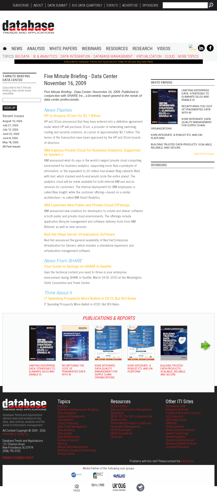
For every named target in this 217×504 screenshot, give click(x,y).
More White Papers (204, 153)
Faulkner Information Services (183, 413)
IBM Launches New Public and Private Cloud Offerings (87, 205)
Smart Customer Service (180, 430)
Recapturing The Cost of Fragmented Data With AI (197, 109)
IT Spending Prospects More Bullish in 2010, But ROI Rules (90, 298)
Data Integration (75, 56)
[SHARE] (98, 486)
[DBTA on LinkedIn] (201, 50)
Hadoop (62, 443)
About (38, 5)
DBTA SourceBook (121, 433)
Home (5, 48)
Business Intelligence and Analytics (78, 409)
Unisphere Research (177, 447)
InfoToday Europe (176, 419)
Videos (163, 48)
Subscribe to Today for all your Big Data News (108, 61)
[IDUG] (76, 477)
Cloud (170, 56)
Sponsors (150, 5)
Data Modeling (66, 430)
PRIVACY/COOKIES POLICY (18, 457)
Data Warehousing (68, 436)
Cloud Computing (68, 423)
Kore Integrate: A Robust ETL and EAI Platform (176, 136)
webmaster (187, 461)
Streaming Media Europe (180, 440)
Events (112, 5)
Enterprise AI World (177, 409)
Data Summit (58, 5)
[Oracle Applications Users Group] (119, 478)
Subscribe (21, 5)
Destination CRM (175, 406)
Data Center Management (72, 426)
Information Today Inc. (16, 434)
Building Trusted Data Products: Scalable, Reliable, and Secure (181, 146)
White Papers (63, 48)
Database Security (68, 440)
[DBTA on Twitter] (193, 49)
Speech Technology (177, 433)
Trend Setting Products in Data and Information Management (131, 424)
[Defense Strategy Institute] (140, 491)
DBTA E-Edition (119, 406)
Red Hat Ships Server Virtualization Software (79, 234)
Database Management (113, 56)
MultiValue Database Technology (77, 450)
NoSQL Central (66, 453)
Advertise (130, 5)
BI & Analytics (45, 56)
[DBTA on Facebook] (210, 50)
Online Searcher (175, 426)
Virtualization (149, 56)
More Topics (188, 56)
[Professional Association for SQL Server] (77, 492)
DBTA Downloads (121, 430)
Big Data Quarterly (87, 5)
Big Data (22, 56)
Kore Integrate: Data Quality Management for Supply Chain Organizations (181, 123)
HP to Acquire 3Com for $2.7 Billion (72, 116)
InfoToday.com (174, 416)
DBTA (28, 27)
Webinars (91, 48)
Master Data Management (73, 447)
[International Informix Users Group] (98, 478)
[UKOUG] (119, 489)
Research (142, 48)
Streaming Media (175, 436)
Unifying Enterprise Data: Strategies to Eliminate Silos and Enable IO (195, 95)
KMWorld (171, 423)
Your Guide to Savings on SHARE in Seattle (77, 266)
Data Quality (65, 433)
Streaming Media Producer (181, 443)
